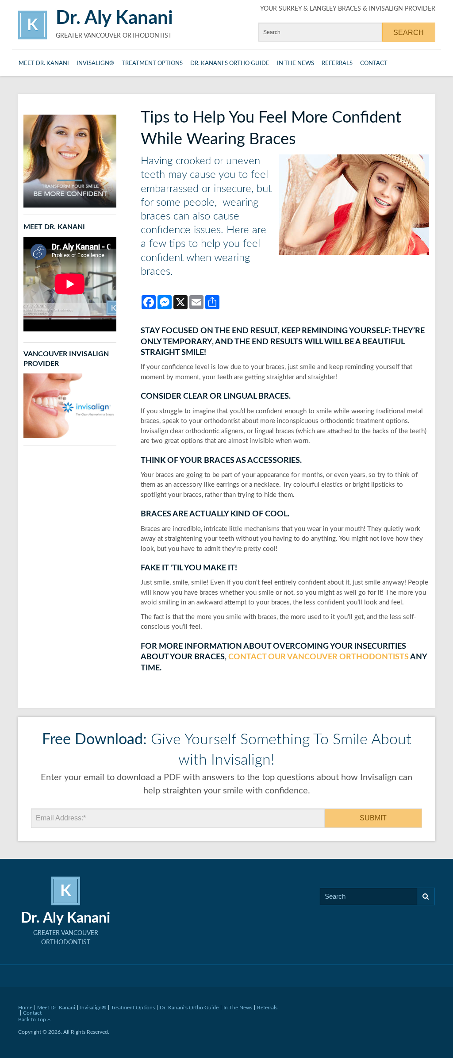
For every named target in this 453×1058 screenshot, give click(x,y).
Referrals (337, 63)
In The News (295, 63)
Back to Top (32, 1019)
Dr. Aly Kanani (114, 18)
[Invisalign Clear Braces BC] (69, 405)
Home (25, 1007)
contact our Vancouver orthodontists (318, 657)
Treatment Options (152, 63)
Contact (374, 63)
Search (426, 896)
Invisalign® (95, 63)
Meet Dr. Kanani (44, 63)
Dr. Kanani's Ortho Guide (229, 63)
